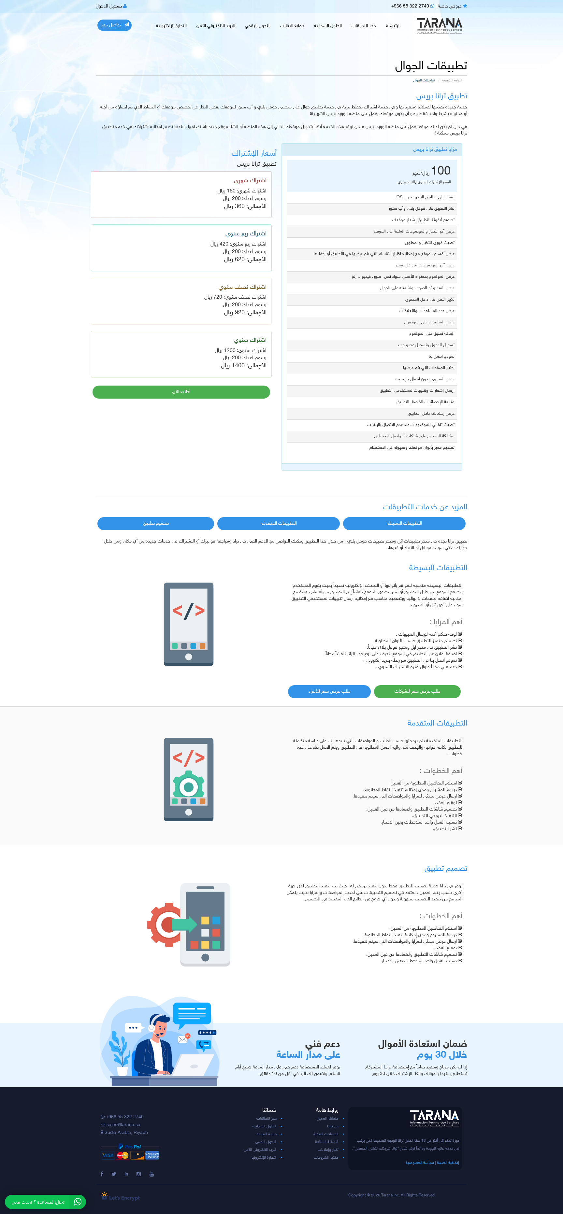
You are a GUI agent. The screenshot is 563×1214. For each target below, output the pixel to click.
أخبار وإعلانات (328, 1150)
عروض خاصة (450, 6)
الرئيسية (393, 26)
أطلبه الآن (181, 392)
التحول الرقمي (257, 26)
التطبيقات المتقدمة (279, 523)
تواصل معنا (110, 25)
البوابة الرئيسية (452, 80)
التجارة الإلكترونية (171, 26)
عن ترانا (333, 1126)
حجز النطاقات (364, 26)
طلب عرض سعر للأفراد (330, 691)
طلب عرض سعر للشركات (417, 691)
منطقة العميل (328, 1118)
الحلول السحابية (328, 26)
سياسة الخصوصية (420, 1163)
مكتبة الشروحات (326, 1157)
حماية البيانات (292, 26)
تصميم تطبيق (156, 523)
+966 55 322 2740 (410, 6)
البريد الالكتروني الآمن (215, 26)
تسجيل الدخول (109, 6)
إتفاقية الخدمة (448, 1163)
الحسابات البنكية (326, 1134)
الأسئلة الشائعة (327, 1142)
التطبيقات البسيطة (404, 523)
